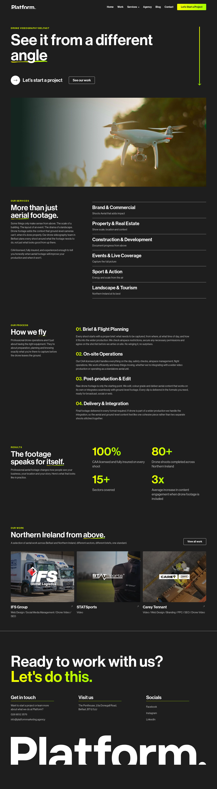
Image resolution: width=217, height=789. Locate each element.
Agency (147, 6)
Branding (171, 612)
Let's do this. (51, 677)
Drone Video (63, 612)
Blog (158, 6)
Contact (169, 6)
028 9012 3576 (19, 714)
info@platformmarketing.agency (28, 719)
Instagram (151, 713)
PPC (180, 612)
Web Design (17, 612)
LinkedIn (150, 719)
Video (80, 612)
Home (110, 6)
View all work (194, 541)
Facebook (151, 706)
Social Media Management (40, 612)
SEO (13, 616)
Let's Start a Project (191, 780)
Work (120, 6)
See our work (82, 80)
